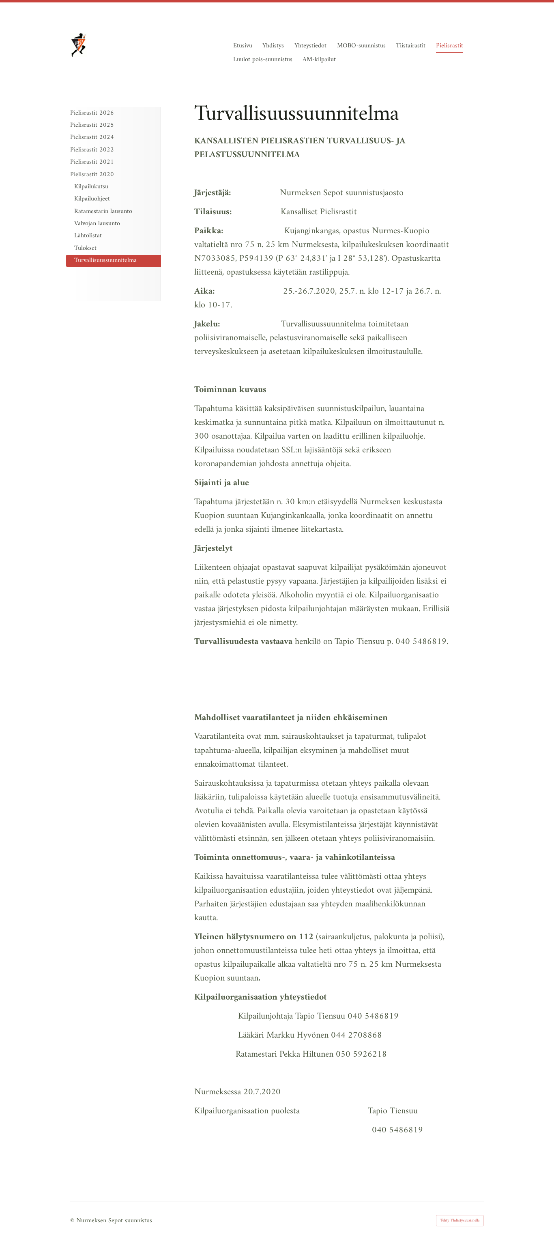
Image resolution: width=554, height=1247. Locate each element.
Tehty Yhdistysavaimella (459, 1220)
